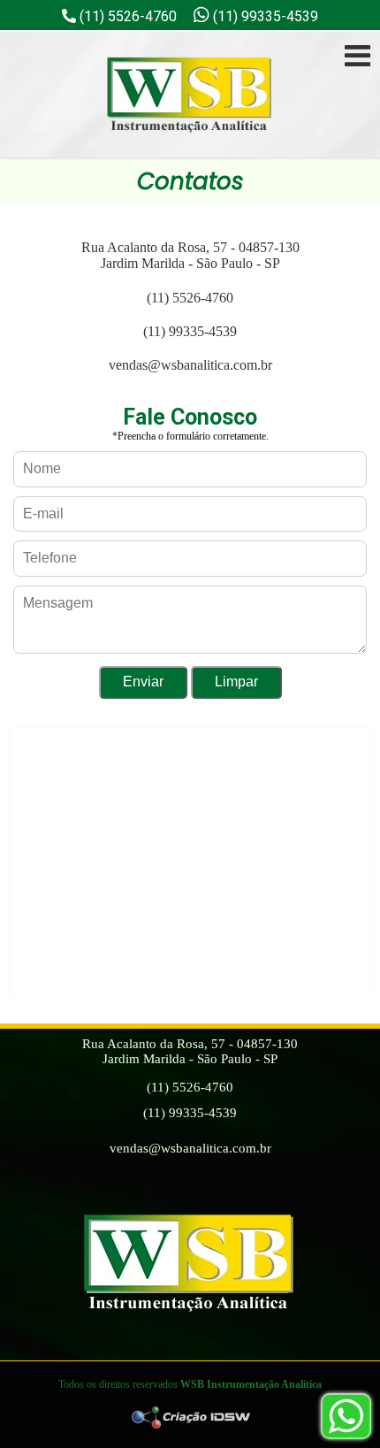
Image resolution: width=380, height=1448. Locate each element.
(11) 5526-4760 (126, 16)
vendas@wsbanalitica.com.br (190, 364)
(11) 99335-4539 (265, 16)
